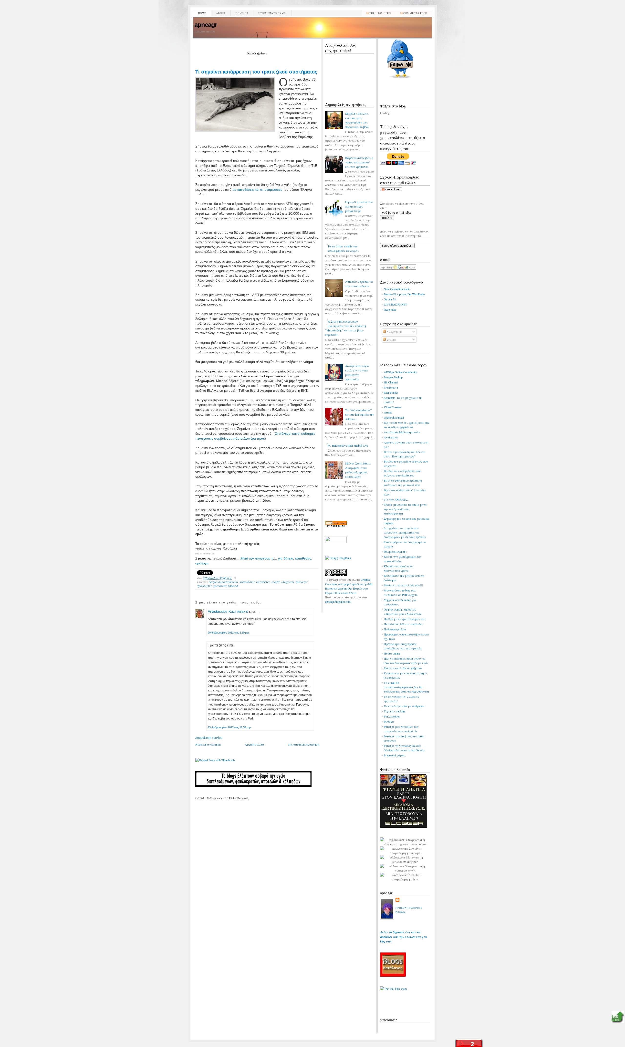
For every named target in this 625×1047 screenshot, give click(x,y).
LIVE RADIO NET (395, 304)
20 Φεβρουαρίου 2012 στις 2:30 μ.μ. (229, 632)
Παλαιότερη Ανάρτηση (303, 744)
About (221, 13)
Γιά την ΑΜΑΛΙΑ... (396, 499)
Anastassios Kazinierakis (228, 611)
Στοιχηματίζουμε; (272, 13)
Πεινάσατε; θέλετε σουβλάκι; (403, 624)
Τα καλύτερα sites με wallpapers (404, 706)
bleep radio (390, 309)
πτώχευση (287, 582)
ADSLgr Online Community (400, 372)
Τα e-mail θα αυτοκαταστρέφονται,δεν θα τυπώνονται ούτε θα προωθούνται (406, 687)
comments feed (415, 13)
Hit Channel (391, 382)
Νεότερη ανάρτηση (208, 744)
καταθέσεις (247, 582)
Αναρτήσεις (394, 332)
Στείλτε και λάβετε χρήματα (403, 668)
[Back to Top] (618, 1017)
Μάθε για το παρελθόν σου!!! (403, 585)
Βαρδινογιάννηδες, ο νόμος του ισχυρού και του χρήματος (359, 162)
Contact (242, 13)
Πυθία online (392, 653)
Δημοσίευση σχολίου (208, 738)
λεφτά (275, 582)
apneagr (205, 24)
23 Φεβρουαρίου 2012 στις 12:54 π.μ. (229, 727)
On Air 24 (390, 299)
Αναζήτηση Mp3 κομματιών (402, 432)
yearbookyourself (394, 417)
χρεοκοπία (220, 586)
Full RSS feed (380, 13)
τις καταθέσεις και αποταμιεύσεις (257, 189)
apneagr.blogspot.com (337, 601)
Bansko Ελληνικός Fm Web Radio (404, 294)
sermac (388, 412)
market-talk (208, 553)
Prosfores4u (391, 387)
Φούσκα (389, 721)
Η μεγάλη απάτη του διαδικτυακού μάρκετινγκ (359, 206)
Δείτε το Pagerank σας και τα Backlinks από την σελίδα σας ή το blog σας (403, 936)
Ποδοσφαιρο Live (395, 629)
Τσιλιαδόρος (392, 716)
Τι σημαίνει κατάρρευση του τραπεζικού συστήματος (256, 71)
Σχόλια (391, 339)
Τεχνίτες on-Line (394, 711)
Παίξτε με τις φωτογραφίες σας (405, 619)
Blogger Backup (393, 377)
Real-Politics (391, 392)
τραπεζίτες (204, 586)
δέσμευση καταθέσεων (223, 582)
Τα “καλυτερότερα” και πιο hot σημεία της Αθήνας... (359, 414)
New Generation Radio (397, 289)
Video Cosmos (392, 407)
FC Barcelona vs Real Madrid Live (348, 445)
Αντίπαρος (391, 437)
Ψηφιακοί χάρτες (395, 755)
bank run (233, 586)
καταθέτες (263, 582)
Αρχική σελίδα (254, 744)
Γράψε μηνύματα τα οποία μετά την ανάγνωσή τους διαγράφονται (405, 509)
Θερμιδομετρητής (395, 551)
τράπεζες (301, 582)
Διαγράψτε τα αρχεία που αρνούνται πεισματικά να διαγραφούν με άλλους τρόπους (405, 532)
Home (202, 13)
